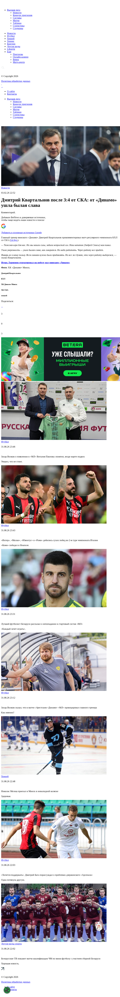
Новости (17, 12)
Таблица (17, 23)
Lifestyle (11, 49)
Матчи (16, 20)
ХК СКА (4, 290)
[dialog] (7, 990)
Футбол (11, 36)
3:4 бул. (14, 240)
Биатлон (11, 44)
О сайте (11, 91)
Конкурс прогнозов (22, 15)
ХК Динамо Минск (9, 284)
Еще (9, 51)
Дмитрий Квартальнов (11, 273)
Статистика (18, 25)
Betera (16, 59)
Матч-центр (19, 62)
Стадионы (18, 28)
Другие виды (13, 46)
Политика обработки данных (15, 81)
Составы (17, 18)
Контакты (12, 94)
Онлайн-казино (20, 57)
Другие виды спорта (11, 943)
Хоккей (10, 38)
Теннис (10, 41)
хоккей (4, 295)
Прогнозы (18, 54)
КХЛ (3, 279)
